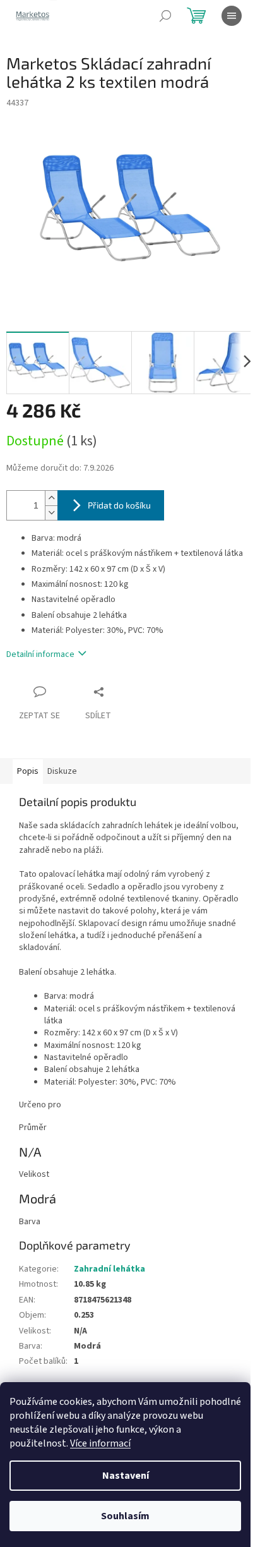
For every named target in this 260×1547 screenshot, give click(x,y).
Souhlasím (125, 1516)
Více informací (100, 1443)
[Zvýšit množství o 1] (51, 498)
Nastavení (125, 1476)
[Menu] (231, 15)
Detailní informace (40, 654)
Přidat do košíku (119, 505)
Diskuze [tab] (62, 771)
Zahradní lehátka (109, 1269)
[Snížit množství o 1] (51, 512)
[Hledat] (165, 15)
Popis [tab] (27, 771)
